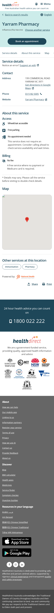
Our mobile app (9, 412)
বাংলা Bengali (7, 517)
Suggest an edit (28, 65)
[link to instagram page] (15, 564)
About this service (31, 53)
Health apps (7, 480)
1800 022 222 (28, 321)
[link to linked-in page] (22, 564)
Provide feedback (10, 453)
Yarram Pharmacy (34, 99)
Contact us (7, 448)
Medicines (7, 485)
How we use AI (9, 443)
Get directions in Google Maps (38, 86)
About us (6, 458)
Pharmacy (30, 266)
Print (49, 284)
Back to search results (16, 14)
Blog (4, 470)
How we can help (10, 407)
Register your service (12, 427)
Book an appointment (27, 41)
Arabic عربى (7, 512)
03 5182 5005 (32, 93)
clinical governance (19, 576)
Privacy (5, 437)
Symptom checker (10, 495)
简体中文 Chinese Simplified (15, 522)
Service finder (8, 490)
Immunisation (11, 266)
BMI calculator (9, 475)
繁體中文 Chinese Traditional (15, 527)
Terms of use (8, 432)
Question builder (10, 500)
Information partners (12, 422)
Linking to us (8, 417)
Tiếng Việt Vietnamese (12, 532)
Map (47, 53)
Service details (9, 53)
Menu (47, 4)
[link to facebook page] (9, 564)
